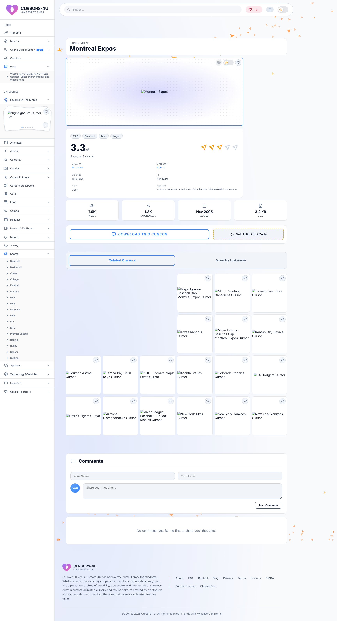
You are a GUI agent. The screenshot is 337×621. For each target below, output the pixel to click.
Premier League (19, 333)
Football (14, 285)
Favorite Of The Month (23, 99)
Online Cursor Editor (26, 49)
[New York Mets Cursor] (195, 415)
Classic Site (208, 586)
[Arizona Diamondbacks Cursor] (120, 415)
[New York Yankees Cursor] (232, 415)
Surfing (14, 357)
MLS (12, 303)
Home (73, 42)
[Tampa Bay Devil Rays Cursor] (120, 374)
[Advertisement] (176, 27)
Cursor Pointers (19, 177)
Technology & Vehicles (24, 374)
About (179, 578)
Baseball (15, 261)
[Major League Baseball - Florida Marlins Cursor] (157, 415)
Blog (13, 66)
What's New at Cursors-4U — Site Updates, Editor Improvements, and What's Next (29, 76)
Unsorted (15, 382)
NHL (12, 327)
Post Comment (268, 505)
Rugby (13, 345)
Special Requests (20, 391)
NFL (12, 321)
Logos (116, 136)
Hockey (14, 291)
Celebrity (15, 159)
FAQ (190, 578)
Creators (15, 58)
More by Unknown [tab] (231, 260)
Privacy (228, 578)
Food (13, 202)
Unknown (78, 167)
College (14, 279)
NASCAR (15, 309)
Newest (15, 41)
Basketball (16, 267)
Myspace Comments (209, 613)
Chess (13, 273)
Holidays (15, 219)
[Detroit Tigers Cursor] (83, 415)
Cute (13, 193)
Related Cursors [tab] (122, 260)
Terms (242, 578)
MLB (12, 297)
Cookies (255, 578)
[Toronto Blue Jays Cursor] (269, 293)
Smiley (14, 245)
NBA (12, 315)
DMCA (270, 578)
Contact (203, 578)
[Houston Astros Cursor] (83, 374)
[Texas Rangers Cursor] (195, 333)
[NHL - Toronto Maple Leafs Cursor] (157, 374)
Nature (14, 237)
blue (103, 136)
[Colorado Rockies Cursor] (232, 374)
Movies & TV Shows (22, 228)
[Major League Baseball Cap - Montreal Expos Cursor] (195, 293)
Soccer (14, 351)
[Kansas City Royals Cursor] (269, 333)
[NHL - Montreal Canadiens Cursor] (232, 293)
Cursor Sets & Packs (22, 185)
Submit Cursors (186, 586)
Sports (14, 253)
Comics (15, 168)
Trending (15, 32)
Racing (14, 339)
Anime (14, 150)
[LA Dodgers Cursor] (269, 374)
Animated (16, 142)
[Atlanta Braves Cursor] (195, 374)
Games (14, 210)
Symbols (15, 365)
